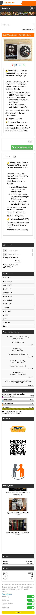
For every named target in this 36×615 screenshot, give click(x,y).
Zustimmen (18, 612)
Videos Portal (8, 289)
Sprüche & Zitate (9, 296)
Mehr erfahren (7, 594)
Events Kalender (8, 293)
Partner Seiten (8, 304)
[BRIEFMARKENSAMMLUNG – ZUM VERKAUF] (18, 523)
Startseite (6, 8)
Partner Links (8, 300)
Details (8, 157)
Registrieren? (9, 267)
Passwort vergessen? (11, 264)
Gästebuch (7, 311)
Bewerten (7, 322)
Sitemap (6, 307)
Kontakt (6, 315)
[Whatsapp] (23, 65)
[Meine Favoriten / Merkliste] (12, 65)
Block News (7, 278)
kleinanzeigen (8, 281)
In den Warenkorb (23, 147)
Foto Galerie (8, 285)
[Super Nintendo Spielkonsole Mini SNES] (18, 503)
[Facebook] (16, 65)
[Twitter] (20, 65)
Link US (6, 326)
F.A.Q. (5, 319)
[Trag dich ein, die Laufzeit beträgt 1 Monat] (18, 452)
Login (19, 260)
